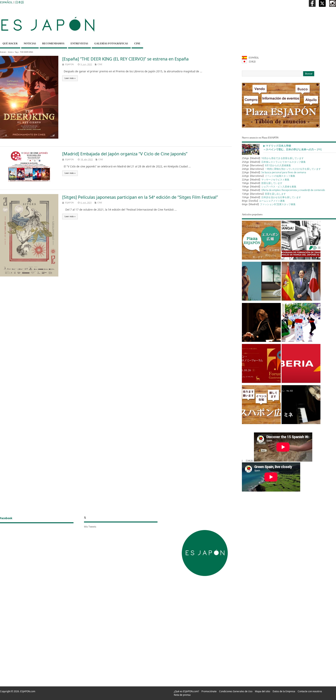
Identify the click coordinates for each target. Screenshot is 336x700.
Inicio (10, 52)
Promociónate (209, 691)
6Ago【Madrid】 (269, 204)
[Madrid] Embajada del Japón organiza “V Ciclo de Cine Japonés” (124, 154)
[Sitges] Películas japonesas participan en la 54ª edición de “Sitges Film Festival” (140, 197)
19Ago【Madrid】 (262, 183)
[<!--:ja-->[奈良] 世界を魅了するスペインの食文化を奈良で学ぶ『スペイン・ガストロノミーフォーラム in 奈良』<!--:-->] (261, 364)
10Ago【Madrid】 (271, 197)
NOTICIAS (30, 43)
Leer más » (70, 78)
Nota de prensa (182, 694)
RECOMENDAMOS (53, 43)
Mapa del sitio (262, 691)
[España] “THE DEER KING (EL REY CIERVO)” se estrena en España (125, 59)
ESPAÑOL (6, 2)
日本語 (19, 2)
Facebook (6, 518)
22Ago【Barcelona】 (268, 176)
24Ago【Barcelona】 (281, 169)
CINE (137, 43)
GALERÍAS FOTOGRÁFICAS (111, 43)
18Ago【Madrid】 (283, 190)
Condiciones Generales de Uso (235, 691)
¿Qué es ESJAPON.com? (186, 691)
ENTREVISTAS (79, 43)
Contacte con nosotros (310, 691)
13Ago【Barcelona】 (264, 193)
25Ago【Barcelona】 (266, 165)
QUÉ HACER (10, 43)
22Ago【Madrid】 (274, 172)
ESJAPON (69, 64)
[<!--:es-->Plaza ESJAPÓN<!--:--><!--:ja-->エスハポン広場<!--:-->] (261, 241)
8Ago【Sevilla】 (263, 200)
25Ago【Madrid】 (273, 158)
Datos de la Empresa (284, 691)
